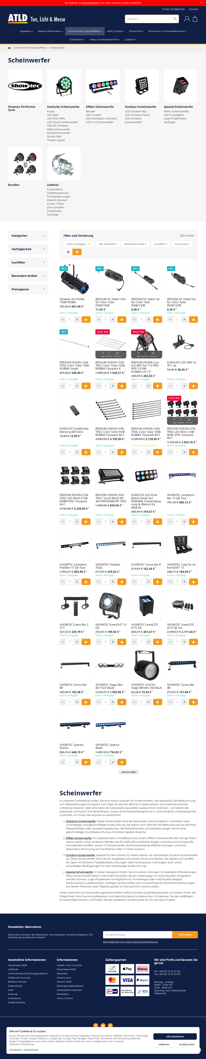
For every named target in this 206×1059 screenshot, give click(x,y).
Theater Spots (56, 140)
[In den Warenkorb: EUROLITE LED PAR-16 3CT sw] (193, 386)
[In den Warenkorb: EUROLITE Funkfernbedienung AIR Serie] (85, 452)
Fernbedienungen (59, 196)
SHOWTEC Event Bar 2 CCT (74, 626)
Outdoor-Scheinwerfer (140, 106)
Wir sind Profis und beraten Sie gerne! (176, 961)
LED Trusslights (174, 114)
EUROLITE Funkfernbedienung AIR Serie (74, 430)
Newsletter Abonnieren (24, 927)
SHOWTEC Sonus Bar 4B (180, 686)
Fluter (51, 111)
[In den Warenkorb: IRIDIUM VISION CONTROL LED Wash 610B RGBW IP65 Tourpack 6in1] (85, 521)
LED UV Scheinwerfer (99, 122)
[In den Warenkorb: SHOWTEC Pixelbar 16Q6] (121, 581)
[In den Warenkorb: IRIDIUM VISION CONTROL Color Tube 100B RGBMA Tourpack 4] (121, 386)
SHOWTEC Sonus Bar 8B (73, 686)
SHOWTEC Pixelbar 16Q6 (107, 566)
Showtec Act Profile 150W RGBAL (72, 301)
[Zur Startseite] (36, 19)
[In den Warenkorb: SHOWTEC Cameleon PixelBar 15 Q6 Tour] (85, 581)
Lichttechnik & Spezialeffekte (84, 31)
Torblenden (54, 211)
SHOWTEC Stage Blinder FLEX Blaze (109, 686)
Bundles (13, 185)
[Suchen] (175, 19)
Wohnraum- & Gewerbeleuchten (166, 31)
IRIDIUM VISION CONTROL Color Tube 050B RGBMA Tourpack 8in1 (110, 431)
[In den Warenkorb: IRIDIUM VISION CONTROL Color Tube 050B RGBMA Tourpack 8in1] (121, 452)
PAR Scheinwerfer (58, 129)
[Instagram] (110, 1025)
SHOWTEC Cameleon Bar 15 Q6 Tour (180, 496)
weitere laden (128, 772)
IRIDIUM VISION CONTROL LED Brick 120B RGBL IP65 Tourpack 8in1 (181, 433)
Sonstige (52, 214)
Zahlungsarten (115, 959)
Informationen (67, 959)
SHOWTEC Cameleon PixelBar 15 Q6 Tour (73, 566)
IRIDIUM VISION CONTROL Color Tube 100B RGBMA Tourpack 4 (110, 365)
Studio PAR (54, 136)
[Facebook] (95, 1025)
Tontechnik (135, 31)
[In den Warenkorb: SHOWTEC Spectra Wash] (121, 762)
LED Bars (53, 114)
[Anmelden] (187, 19)
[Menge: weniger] (63, 319)
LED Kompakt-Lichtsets (101, 118)
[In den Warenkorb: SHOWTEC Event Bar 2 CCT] (85, 642)
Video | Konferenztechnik (103, 39)
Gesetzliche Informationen (27, 959)
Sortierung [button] (181, 244)
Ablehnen (164, 1044)
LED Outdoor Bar (136, 111)
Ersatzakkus (55, 189)
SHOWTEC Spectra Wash (107, 746)
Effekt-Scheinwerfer (100, 106)
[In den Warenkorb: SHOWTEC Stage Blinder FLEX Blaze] (121, 702)
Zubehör (129, 39)
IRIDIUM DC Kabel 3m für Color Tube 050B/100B (145, 302)
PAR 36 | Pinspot (57, 125)
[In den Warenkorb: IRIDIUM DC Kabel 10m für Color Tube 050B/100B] (121, 319)
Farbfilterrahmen (58, 193)
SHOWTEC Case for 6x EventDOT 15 (181, 566)
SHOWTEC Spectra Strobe (71, 746)
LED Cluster (93, 114)
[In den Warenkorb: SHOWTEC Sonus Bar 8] (157, 581)
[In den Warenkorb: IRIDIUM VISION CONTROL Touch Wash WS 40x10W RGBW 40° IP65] (121, 521)
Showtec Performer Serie (22, 108)
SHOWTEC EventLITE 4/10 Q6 (144, 626)
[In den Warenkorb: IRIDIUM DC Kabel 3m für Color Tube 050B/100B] (157, 319)
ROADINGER (91, 2)
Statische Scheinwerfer (63, 106)
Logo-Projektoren (175, 118)
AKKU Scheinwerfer (176, 111)
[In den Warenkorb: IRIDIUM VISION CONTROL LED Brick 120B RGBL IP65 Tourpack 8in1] (193, 452)
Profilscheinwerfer (58, 132)
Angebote (25, 31)
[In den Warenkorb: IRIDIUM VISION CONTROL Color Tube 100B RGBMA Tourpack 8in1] (157, 452)
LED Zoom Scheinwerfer (62, 122)
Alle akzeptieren (175, 1036)
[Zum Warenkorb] (195, 19)
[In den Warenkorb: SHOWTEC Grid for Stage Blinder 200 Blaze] (157, 702)
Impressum (15, 1049)
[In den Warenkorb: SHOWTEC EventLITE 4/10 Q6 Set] (193, 642)
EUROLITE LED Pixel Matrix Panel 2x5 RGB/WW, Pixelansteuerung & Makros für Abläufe (146, 501)
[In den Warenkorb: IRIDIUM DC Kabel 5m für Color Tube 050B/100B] (193, 319)
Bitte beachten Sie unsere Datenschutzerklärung (130, 942)
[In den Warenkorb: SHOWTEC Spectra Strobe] (85, 762)
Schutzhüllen (55, 207)
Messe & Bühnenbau (49, 31)
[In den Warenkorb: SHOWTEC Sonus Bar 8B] (85, 702)
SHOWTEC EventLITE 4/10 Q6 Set (180, 626)
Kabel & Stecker (57, 200)
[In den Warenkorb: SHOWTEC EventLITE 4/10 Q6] (157, 642)
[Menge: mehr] (77, 319)
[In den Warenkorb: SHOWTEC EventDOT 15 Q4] (121, 642)
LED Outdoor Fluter (137, 114)
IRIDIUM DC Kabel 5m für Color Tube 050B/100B (181, 302)
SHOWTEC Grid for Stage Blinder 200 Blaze (146, 686)
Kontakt (193, 9)
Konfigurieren (187, 1044)
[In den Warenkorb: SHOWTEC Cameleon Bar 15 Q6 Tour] (193, 521)
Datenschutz (31, 1049)
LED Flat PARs (56, 118)
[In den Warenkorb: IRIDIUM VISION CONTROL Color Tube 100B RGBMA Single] (85, 386)
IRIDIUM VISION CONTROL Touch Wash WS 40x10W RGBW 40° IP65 (110, 498)
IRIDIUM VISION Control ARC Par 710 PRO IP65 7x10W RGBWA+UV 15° (145, 367)
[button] (129, 248)
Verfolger (169, 122)
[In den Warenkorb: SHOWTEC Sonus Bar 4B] (193, 702)
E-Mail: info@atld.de (173, 9)
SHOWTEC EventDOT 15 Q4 (110, 626)
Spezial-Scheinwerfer (178, 106)
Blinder (90, 111)
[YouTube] (103, 1025)
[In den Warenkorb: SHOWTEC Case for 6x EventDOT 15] (193, 581)
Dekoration (76, 39)
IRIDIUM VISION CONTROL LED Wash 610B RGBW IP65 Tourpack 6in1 (74, 499)
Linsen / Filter (55, 203)
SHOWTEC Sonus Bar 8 (146, 564)
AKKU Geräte (114, 31)
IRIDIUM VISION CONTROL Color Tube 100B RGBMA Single (74, 365)
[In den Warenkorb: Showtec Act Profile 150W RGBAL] (85, 319)
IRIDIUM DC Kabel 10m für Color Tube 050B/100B (110, 302)
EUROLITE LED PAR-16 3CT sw (181, 364)
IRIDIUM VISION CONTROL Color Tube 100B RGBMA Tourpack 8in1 (145, 431)
